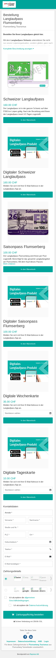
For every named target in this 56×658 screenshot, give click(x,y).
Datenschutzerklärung (38, 605)
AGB (40, 641)
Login (46, 641)
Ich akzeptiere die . (22, 599)
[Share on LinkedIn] (31, 637)
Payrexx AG (34, 654)
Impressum (11, 641)
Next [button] (51, 578)
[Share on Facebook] (25, 637)
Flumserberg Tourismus (38, 645)
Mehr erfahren (9, 264)
